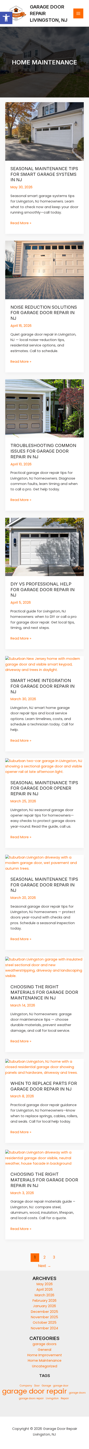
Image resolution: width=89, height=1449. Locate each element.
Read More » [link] (20, 222)
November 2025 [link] (44, 1317)
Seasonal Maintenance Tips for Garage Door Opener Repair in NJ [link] (44, 788)
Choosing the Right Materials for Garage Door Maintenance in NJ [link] (44, 992)
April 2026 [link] (44, 1289)
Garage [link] (46, 1385)
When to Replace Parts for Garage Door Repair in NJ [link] (43, 1086)
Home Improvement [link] (44, 1355)
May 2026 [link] (45, 1284)
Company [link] (26, 1385)
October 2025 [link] (44, 1322)
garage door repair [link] (34, 1391)
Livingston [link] (52, 1398)
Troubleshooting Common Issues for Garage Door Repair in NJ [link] (43, 451)
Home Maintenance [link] (44, 1360)
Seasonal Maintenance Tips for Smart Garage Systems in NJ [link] (44, 174)
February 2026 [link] (44, 1300)
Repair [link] (65, 1398)
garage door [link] (60, 1385)
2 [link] (44, 1257)
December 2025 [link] (44, 1311)
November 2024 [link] (44, 1328)
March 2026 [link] (44, 1295)
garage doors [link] (44, 1344)
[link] (6, 18)
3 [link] (54, 1257)
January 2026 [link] (44, 1306)
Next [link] (44, 1265)
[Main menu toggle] (78, 13)
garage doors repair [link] (31, 1398)
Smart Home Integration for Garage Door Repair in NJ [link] (42, 686)
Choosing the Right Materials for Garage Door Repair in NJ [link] (44, 1179)
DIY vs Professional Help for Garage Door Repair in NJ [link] (42, 589)
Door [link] (37, 1385)
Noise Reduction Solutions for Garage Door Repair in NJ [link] (43, 312)
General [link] (44, 1349)
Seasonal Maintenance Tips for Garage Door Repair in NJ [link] (44, 884)
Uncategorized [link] (44, 1366)
